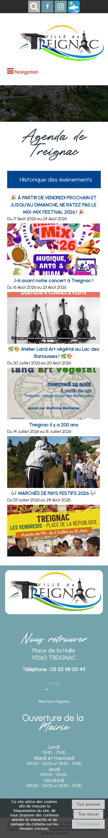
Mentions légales (54, 701)
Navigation (26, 72)
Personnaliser (88, 824)
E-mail (54, 683)
